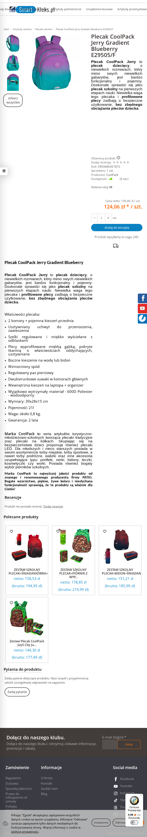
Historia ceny (100, 187)
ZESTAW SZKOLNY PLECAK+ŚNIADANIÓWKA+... (29, 571)
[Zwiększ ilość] (94, 218)
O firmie (46, 778)
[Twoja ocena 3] (121, 163)
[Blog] (142, 318)
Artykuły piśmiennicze (66, 9)
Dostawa (12, 783)
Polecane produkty (21, 516)
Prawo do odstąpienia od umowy (16, 797)
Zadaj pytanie (17, 692)
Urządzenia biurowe (99, 9)
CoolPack (112, 175)
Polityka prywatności (14, 808)
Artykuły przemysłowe (132, 9)
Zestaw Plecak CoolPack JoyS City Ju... (27, 643)
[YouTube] (142, 308)
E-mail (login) (112, 737)
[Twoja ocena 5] (128, 163)
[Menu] (141, 796)
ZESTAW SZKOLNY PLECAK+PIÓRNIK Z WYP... (73, 573)
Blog (44, 794)
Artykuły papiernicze (33, 9)
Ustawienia (101, 822)
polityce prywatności (24, 832)
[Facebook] (142, 298)
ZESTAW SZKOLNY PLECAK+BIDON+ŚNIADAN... (122, 571)
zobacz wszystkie (13, 100)
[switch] (134, 822)
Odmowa (121, 822)
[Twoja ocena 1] (114, 163)
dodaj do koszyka (117, 227)
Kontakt (46, 783)
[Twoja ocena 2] (117, 163)
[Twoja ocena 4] (124, 163)
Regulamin (13, 778)
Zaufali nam (49, 788)
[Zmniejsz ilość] (108, 218)
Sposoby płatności (19, 788)
